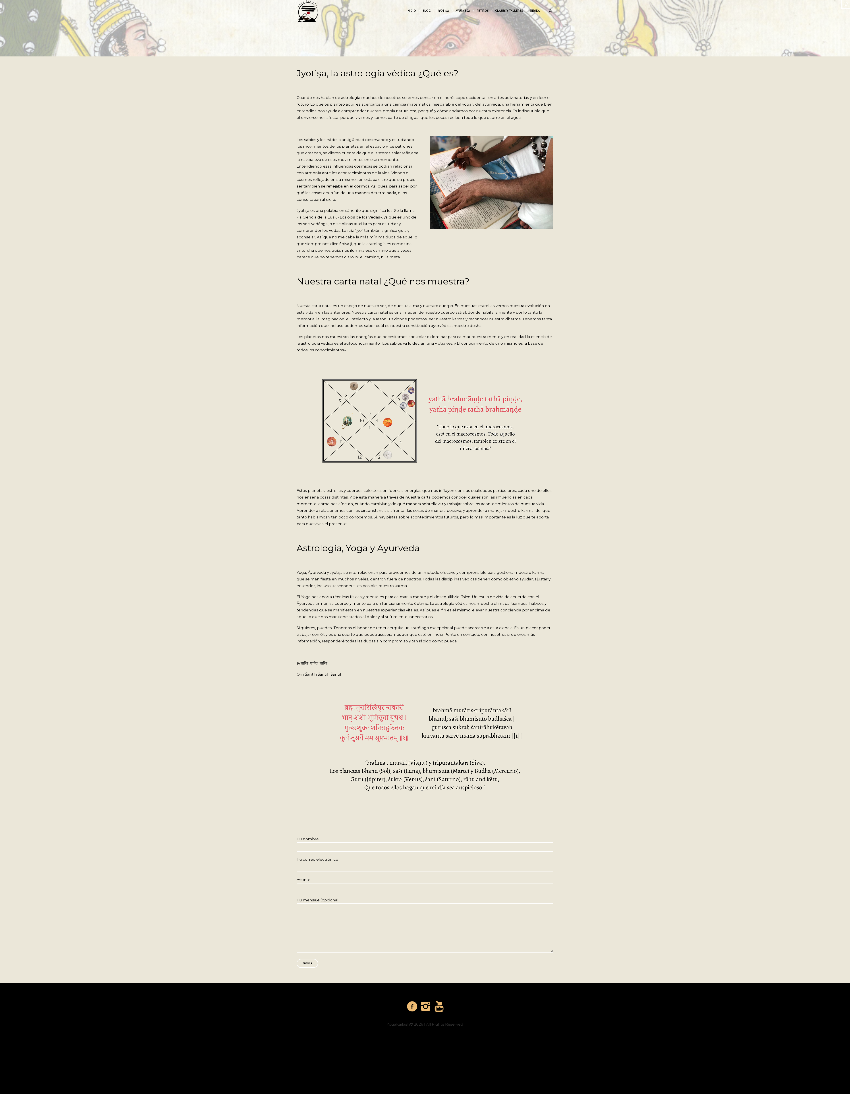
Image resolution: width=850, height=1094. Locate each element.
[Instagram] (425, 1006)
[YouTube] (439, 1006)
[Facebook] (412, 1006)
